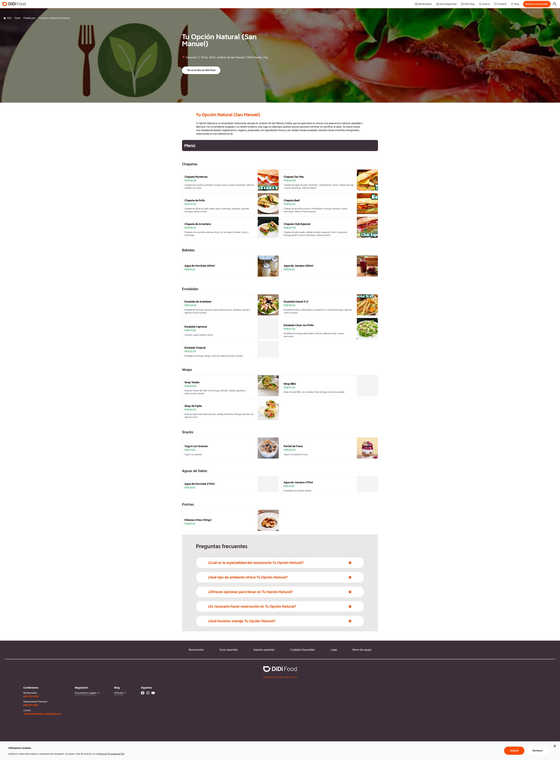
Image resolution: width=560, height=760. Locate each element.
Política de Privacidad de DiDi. (111, 754)
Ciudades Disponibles (302, 649)
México (288, 677)
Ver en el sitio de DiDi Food (201, 70)
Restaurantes (196, 649)
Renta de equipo (361, 649)
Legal (333, 649)
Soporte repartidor (264, 649)
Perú (295, 677)
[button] (537, 4)
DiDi (9, 18)
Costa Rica (278, 677)
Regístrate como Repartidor (537, 4)
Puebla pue (29, 18)
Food (17, 18)
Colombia (267, 677)
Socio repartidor (228, 649)
